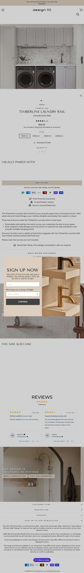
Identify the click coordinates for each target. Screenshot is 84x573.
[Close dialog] (77, 260)
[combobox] (22, 294)
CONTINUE (23, 302)
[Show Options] (38, 294)
